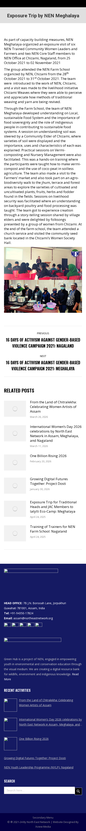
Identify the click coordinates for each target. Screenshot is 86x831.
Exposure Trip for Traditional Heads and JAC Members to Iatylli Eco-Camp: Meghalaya (53, 507)
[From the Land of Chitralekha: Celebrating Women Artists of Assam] (10, 705)
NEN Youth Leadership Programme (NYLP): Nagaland (38, 767)
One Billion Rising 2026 (48, 455)
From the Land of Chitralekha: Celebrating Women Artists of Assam (53, 407)
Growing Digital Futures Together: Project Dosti (49, 481)
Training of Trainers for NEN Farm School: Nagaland (52, 529)
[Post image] (15, 409)
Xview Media (43, 826)
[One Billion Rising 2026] (10, 743)
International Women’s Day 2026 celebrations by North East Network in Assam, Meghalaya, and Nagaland (56, 433)
